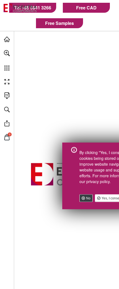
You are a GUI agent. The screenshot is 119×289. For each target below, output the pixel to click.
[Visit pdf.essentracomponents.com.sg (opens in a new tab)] (7, 39)
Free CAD (86, 8)
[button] (7, 53)
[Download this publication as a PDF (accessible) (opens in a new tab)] (7, 96)
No (88, 198)
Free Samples (59, 23)
